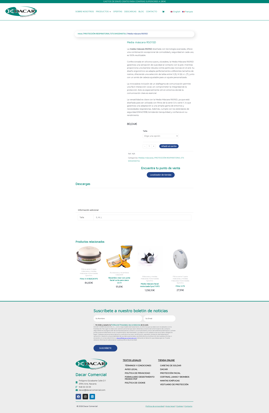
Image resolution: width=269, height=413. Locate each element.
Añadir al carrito (169, 146)
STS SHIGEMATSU (118, 34)
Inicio (80, 34)
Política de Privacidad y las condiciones (125, 325)
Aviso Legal (131, 369)
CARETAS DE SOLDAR (170, 365)
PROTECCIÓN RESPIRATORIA (96, 34)
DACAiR (164, 369)
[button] (103, 12)
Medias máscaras (146, 158)
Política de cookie (135, 383)
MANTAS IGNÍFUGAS (170, 381)
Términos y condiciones (138, 365)
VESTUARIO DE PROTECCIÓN (174, 384)
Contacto (188, 406)
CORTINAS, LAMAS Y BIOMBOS (174, 377)
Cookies (179, 406)
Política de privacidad (137, 373)
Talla (145, 131)
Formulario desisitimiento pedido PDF (139, 378)
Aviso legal (170, 406)
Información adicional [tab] (88, 210)
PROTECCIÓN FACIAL (170, 373)
